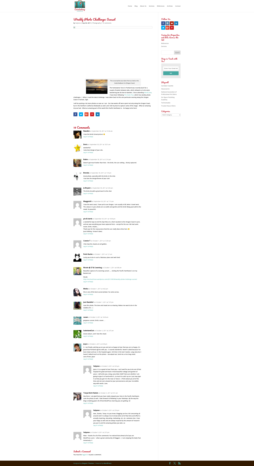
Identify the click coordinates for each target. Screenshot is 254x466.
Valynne (78, 23)
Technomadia (165, 103)
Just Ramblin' (88, 302)
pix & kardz (87, 219)
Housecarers (165, 89)
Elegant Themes (88, 463)
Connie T (86, 241)
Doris (85, 144)
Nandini (86, 131)
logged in (85, 455)
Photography (96, 23)
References (160, 6)
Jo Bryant (87, 188)
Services (151, 6)
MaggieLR (87, 201)
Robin (85, 159)
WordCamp (148, 92)
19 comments (106, 23)
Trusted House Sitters (168, 106)
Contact (178, 6)
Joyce (85, 344)
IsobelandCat (88, 330)
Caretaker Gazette (167, 86)
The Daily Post (129, 95)
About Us (143, 6)
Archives (170, 6)
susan (85, 317)
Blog (136, 6)
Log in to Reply (88, 137)
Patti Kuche (88, 254)
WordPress (107, 463)
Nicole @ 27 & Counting (92, 267)
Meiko (85, 289)
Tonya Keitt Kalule (90, 393)
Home (130, 6)
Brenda (86, 173)
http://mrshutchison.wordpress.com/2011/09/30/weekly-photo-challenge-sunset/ (110, 279)
